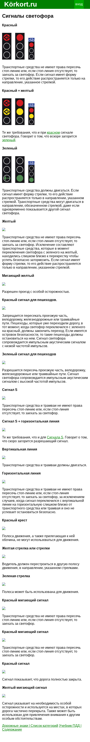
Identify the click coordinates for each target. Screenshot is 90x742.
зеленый (8, 140)
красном (53, 132)
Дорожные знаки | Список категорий (30, 725)
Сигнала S (55, 437)
